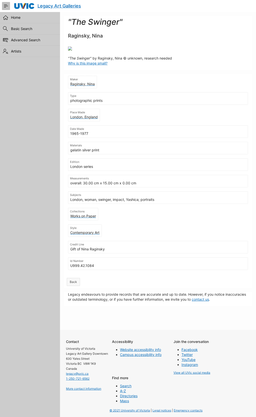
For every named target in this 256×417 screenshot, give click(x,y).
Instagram (190, 364)
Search (126, 386)
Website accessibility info (140, 349)
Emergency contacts (188, 410)
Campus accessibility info (141, 354)
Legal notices (161, 410)
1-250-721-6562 (78, 378)
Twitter (187, 354)
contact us (200, 299)
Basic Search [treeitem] (21, 29)
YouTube (189, 359)
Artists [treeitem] (16, 51)
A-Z (123, 391)
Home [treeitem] (15, 17)
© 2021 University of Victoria (130, 410)
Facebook (190, 349)
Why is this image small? (88, 63)
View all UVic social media (192, 372)
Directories (129, 396)
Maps (124, 401)
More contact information (83, 388)
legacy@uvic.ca (77, 373)
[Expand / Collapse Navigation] (6, 6)
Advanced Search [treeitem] (25, 40)
